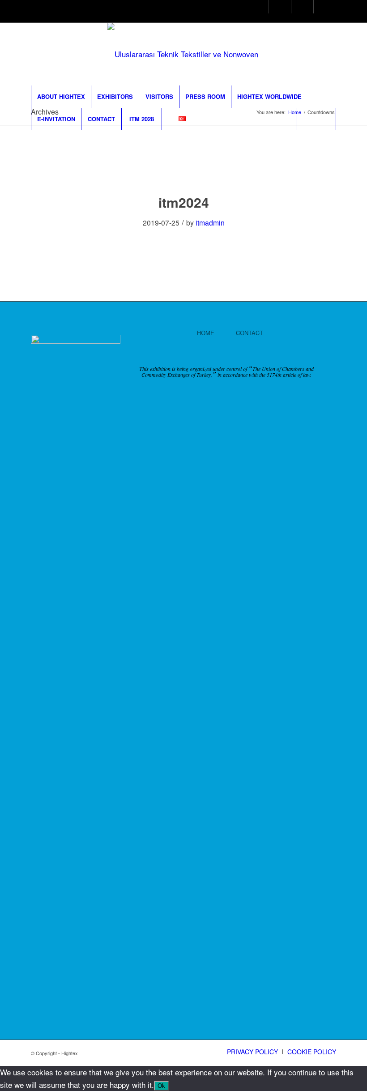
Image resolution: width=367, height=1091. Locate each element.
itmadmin (210, 222)
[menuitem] (61, 96)
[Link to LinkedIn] (299, 8)
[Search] (316, 119)
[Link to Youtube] (321, 8)
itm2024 (183, 202)
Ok (161, 1085)
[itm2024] (184, 168)
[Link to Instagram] (254, 8)
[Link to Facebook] (277, 8)
